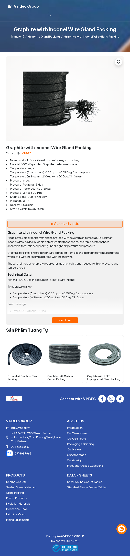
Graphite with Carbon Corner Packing (60, 377)
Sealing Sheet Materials (21, 487)
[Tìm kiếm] (49, 14)
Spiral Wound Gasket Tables (84, 482)
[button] (119, 359)
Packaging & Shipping (80, 444)
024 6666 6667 (20, 446)
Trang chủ (17, 36)
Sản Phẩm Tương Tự (27, 330)
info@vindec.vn (20, 427)
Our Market (74, 449)
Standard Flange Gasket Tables (87, 487)
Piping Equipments (17, 519)
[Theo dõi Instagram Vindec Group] (111, 399)
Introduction (75, 427)
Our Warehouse (77, 433)
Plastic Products (16, 498)
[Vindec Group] (14, 398)
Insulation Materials (18, 503)
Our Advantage (76, 455)
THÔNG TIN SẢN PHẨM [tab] (65, 224)
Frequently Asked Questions (85, 465)
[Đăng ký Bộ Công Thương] (65, 548)
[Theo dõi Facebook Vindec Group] (102, 399)
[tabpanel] (65, 276)
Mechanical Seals (17, 509)
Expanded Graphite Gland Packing (23, 377)
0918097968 (23, 453)
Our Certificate (76, 438)
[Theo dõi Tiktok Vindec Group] (120, 399)
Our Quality (74, 460)
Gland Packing (15, 492)
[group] (65, 98)
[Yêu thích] (118, 62)
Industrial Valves (16, 514)
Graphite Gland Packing (44, 36)
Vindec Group (26, 6)
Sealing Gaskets (16, 482)
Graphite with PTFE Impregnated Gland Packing (103, 377)
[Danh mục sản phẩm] (9, 6)
